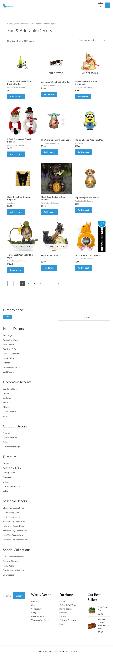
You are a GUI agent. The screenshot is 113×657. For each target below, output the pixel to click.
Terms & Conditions (40, 620)
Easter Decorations (11, 517)
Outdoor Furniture (11, 486)
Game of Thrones (11, 561)
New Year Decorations (13, 535)
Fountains (7, 433)
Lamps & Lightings (11, 367)
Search (19, 595)
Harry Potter (8, 565)
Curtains (7, 398)
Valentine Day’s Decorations (15, 539)
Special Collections (21, 24)
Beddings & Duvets (11, 349)
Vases (5, 416)
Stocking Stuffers (14, 512)
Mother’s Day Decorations (15, 530)
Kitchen (6, 362)
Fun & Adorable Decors (13, 556)
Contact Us (36, 608)
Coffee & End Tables (12, 468)
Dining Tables (9, 472)
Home (9, 24)
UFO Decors (8, 574)
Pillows (6, 407)
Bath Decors (8, 344)
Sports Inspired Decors (13, 570)
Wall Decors (8, 372)
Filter (7, 316)
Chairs (6, 463)
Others (6, 442)
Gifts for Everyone (11, 353)
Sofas (5, 491)
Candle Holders (10, 389)
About (34, 601)
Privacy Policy (37, 616)
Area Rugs (7, 335)
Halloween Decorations (13, 526)
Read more (49, 94)
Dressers (7, 477)
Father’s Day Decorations (14, 521)
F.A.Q (33, 612)
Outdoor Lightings (11, 446)
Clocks (6, 393)
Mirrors (6, 402)
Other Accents (9, 411)
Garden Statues (10, 437)
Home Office (8, 358)
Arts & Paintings (10, 340)
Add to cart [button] (16, 96)
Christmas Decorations (13, 508)
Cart (33, 605)
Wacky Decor (72, 651)
